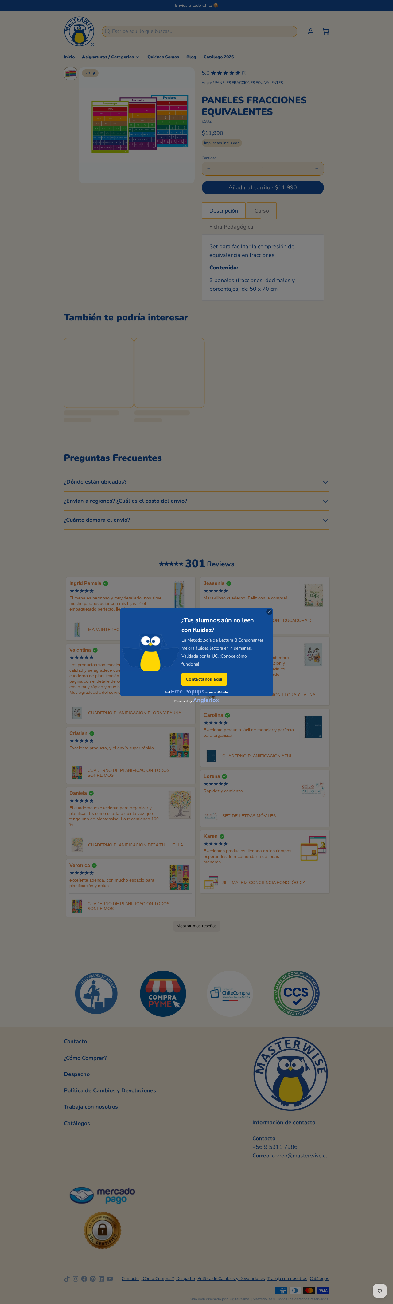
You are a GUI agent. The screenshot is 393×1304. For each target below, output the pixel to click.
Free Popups (187, 692)
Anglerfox (206, 700)
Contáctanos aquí (204, 679)
